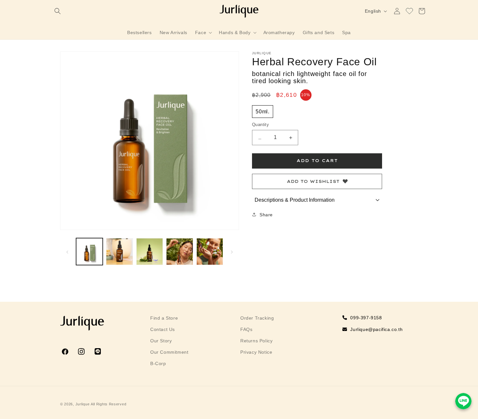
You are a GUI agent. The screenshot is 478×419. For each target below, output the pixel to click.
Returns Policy (256, 340)
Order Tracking (257, 318)
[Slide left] (67, 251)
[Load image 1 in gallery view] (89, 251)
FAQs (246, 329)
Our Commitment (169, 352)
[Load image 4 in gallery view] (179, 251)
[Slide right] (232, 251)
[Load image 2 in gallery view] (119, 251)
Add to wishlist (313, 181)
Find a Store (164, 318)
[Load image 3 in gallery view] (149, 251)
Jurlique (82, 404)
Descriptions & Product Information (295, 200)
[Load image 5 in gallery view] (209, 251)
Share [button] (266, 214)
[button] (57, 11)
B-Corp (158, 363)
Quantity (260, 124)
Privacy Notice (256, 352)
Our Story (161, 340)
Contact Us (162, 329)
